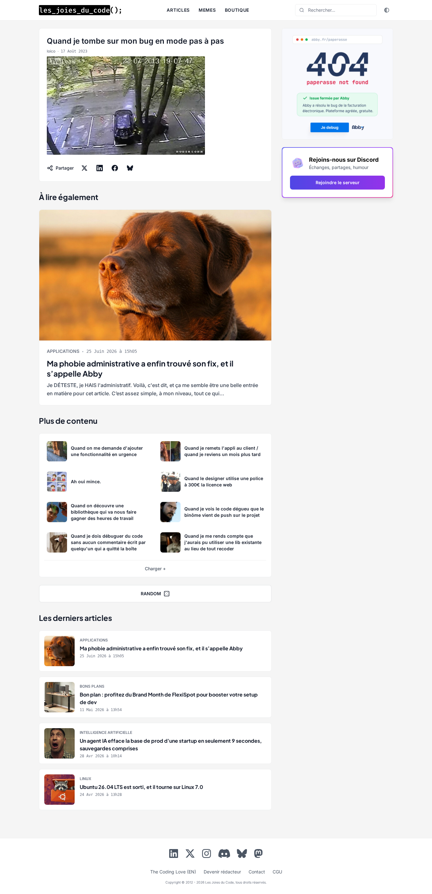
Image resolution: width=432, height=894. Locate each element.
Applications (63, 351)
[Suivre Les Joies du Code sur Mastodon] (258, 854)
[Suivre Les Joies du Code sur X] (190, 854)
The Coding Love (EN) (173, 871)
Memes (207, 10)
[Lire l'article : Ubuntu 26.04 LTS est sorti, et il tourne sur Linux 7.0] (155, 789)
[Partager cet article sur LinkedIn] (99, 168)
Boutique (237, 10)
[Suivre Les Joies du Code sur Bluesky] (242, 854)
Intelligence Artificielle (106, 732)
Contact (257, 871)
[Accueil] (80, 10)
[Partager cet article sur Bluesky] (130, 168)
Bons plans (92, 686)
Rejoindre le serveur (338, 182)
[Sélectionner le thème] (386, 10)
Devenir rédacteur (222, 871)
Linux (85, 778)
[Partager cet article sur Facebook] (114, 168)
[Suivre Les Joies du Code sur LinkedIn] (174, 854)
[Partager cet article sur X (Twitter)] (84, 168)
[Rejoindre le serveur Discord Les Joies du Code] (224, 853)
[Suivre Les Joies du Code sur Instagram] (206, 854)
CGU (277, 871)
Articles (178, 10)
